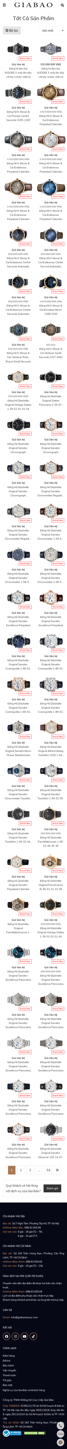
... (39, 1170)
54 (48, 1170)
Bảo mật (7, 1385)
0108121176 (28, 1405)
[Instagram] (15, 1336)
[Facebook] (6, 1336)
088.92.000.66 (32, 1227)
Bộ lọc (13, 30)
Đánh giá (52, 1188)
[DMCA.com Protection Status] (34, 1432)
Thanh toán (9, 1375)
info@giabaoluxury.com (24, 1317)
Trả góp (7, 1380)
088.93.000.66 (34, 1261)
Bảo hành (8, 1365)
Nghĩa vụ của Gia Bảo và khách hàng (24, 1390)
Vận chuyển (9, 1370)
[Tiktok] (33, 1336)
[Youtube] (24, 1336)
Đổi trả (6, 1360)
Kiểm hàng (9, 1355)
